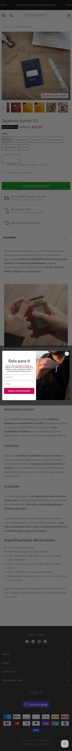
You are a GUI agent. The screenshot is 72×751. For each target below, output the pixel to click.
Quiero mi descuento (19, 390)
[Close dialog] (67, 354)
